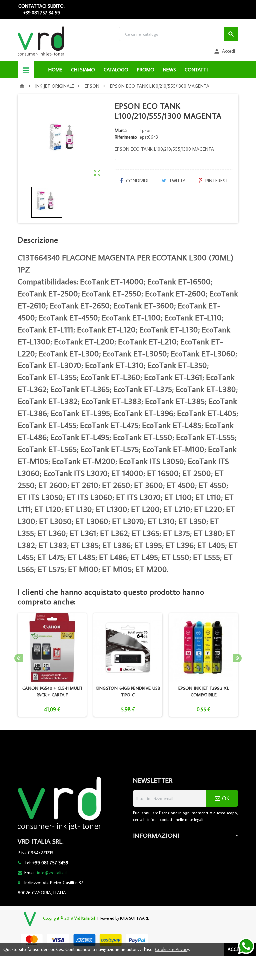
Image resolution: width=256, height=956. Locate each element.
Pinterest (216, 181)
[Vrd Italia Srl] (41, 41)
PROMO (145, 69)
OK (224, 798)
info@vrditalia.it (52, 873)
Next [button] (237, 658)
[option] (52, 665)
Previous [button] (18, 658)
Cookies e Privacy (172, 949)
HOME (55, 69)
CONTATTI (196, 69)
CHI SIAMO (83, 69)
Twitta (177, 181)
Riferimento (126, 137)
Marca (121, 130)
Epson (146, 130)
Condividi (136, 181)
